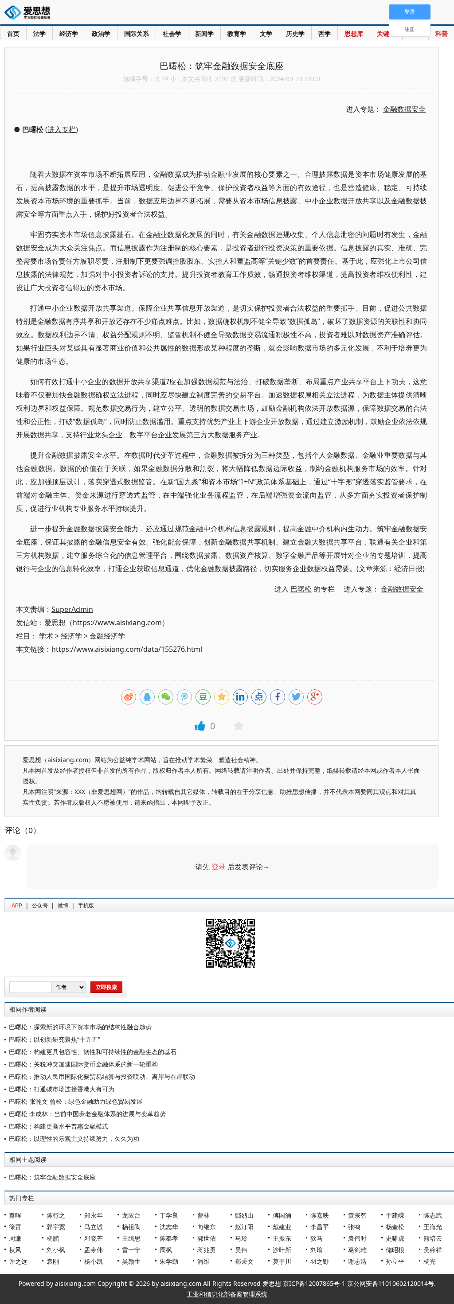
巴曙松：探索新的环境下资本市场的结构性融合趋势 (80, 1027)
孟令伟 (93, 1250)
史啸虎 (395, 1238)
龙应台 (131, 1215)
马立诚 (93, 1226)
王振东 (282, 1238)
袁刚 (53, 1261)
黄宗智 (357, 1215)
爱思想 (29, 13)
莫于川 (282, 1261)
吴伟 (241, 1250)
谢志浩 (357, 1261)
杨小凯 (93, 1261)
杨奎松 (395, 1226)
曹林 (203, 1215)
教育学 (236, 33)
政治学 (101, 33)
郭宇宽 (56, 1226)
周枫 (166, 1250)
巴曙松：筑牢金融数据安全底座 (52, 1177)
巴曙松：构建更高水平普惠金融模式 (58, 1126)
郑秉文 (244, 1261)
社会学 (172, 33)
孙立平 (395, 1261)
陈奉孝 (169, 1238)
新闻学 (204, 33)
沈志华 (169, 1226)
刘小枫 (56, 1250)
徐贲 (15, 1226)
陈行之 (56, 1215)
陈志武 (432, 1215)
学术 (46, 636)
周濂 (15, 1238)
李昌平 (319, 1226)
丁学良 (169, 1215)
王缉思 (131, 1238)
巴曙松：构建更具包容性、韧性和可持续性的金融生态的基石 (92, 1051)
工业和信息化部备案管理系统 (227, 1294)
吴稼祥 (432, 1250)
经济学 (68, 33)
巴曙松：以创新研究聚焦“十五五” (54, 1039)
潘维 (203, 1261)
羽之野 (319, 1261)
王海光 (432, 1226)
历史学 (295, 33)
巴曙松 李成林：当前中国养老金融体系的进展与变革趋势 (87, 1113)
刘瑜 (316, 1250)
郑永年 (93, 1215)
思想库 (353, 33)
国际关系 (136, 33)
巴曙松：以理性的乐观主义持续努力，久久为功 (74, 1138)
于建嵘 (395, 1215)
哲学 (324, 33)
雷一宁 (131, 1250)
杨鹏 (53, 1238)
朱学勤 (169, 1261)
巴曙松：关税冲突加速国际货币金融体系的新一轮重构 (83, 1064)
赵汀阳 (244, 1226)
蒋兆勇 (206, 1250)
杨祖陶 (131, 1226)
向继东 (206, 1226)
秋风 (15, 1250)
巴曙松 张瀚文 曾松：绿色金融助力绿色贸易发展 (76, 1101)
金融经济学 (107, 636)
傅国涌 (282, 1215)
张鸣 (354, 1226)
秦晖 (15, 1215)
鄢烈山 (244, 1215)
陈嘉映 (319, 1215)
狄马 (316, 1238)
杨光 (429, 1261)
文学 (266, 33)
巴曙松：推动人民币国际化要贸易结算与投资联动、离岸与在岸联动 (102, 1076)
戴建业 (282, 1226)
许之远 (18, 1261)
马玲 (241, 1238)
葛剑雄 (357, 1250)
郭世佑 (206, 1238)
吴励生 (131, 1261)
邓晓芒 (93, 1238)
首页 (13, 33)
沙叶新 (282, 1250)
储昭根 (395, 1250)
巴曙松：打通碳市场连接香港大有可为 (61, 1089)
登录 (218, 867)
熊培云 (432, 1238)
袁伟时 (357, 1238)
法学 (39, 33)
